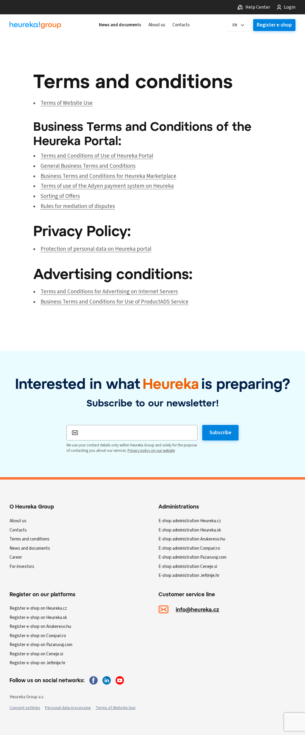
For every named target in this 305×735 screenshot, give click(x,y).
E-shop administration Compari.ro (189, 548)
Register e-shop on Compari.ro (38, 636)
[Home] (35, 25)
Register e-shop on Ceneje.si (36, 654)
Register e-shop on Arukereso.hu (40, 626)
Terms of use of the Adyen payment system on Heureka (107, 186)
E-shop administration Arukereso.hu (191, 539)
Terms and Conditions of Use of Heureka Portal (97, 156)
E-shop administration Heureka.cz (189, 521)
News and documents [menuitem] (120, 25)
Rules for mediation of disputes (78, 206)
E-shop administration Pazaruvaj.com (192, 557)
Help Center (257, 7)
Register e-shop (274, 25)
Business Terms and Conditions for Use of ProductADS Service (115, 302)
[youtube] (120, 680)
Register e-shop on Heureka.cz (38, 608)
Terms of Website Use (67, 103)
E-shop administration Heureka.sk (189, 530)
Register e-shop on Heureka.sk (38, 617)
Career (16, 557)
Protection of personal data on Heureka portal (96, 249)
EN (235, 25)
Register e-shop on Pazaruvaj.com (41, 645)
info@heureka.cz (197, 609)
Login (289, 7)
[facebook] (93, 680)
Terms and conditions (29, 539)
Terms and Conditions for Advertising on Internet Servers (109, 292)
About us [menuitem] (156, 25)
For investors (22, 566)
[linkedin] (106, 680)
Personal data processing (68, 708)
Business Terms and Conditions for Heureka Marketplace (108, 176)
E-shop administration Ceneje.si (187, 566)
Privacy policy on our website (151, 450)
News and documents (30, 548)
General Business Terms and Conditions (88, 166)
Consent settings (25, 708)
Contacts (18, 530)
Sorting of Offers (60, 196)
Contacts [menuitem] (181, 25)
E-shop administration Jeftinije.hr (189, 575)
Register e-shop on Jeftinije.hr (38, 663)
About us (18, 521)
